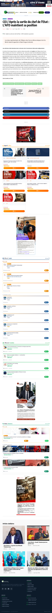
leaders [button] (40, 83)
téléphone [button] (27, 83)
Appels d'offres (31, 586)
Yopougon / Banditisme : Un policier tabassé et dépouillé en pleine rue (34, 91)
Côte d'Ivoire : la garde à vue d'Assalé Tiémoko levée (13, 546)
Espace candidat (5, 604)
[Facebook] (3, 589)
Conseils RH (4, 602)
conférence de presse (27, 62)
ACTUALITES (11, 12)
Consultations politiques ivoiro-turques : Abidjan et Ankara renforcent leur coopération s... (14, 569)
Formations (30, 591)
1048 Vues (29, 572)
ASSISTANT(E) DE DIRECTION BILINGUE (14, 265)
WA (47, 440)
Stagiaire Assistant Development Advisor (15, 275)
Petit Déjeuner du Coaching (12, 363)
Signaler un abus (47, 611)
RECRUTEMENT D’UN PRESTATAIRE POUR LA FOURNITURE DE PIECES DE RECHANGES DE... (36, 161)
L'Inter (7, 29)
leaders (33, 51)
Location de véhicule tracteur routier (10, 467)
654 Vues (5, 572)
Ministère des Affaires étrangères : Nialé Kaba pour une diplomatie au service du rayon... (38, 569)
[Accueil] (7, 12)
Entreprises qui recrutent (7, 601)
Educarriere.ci (7, 611)
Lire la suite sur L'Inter (8, 78)
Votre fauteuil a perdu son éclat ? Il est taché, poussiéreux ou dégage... (17, 436)
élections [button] (34, 83)
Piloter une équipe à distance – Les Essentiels (16, 355)
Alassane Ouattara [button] (19, 83)
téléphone (5, 57)
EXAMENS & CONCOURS (44, 12)
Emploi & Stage (31, 584)
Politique (10, 18)
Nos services (4, 597)
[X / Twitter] (11, 589)
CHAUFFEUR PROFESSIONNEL (12, 332)
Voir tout (46, 145)
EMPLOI (16, 12)
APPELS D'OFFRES (23, 12)
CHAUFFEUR (9, 297)
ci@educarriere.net (32, 602)
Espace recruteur (5, 606)
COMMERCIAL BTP (10, 315)
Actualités (30, 583)
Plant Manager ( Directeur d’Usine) (13, 285)
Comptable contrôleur (11, 306)
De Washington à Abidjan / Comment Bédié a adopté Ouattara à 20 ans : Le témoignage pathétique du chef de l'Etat (17, 92)
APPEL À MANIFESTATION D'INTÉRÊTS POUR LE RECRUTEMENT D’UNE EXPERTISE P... (12, 184)
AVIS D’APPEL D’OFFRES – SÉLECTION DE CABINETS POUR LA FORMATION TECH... (37, 184)
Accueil (5, 18)
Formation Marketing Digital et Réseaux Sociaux (16, 371)
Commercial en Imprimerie (12, 323)
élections (5, 75)
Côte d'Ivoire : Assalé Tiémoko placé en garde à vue (37, 542)
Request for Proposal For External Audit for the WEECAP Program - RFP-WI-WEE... (12, 161)
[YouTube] (8, 589)
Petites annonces (5, 599)
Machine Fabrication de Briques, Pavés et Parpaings (13, 453)
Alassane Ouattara (41, 71)
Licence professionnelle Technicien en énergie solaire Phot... (19, 346)
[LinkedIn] (5, 589)
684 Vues (5, 548)
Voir (15, 168)
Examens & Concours (32, 589)
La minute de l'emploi (32, 588)
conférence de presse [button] (8, 83)
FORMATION (35, 12)
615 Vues (29, 545)
